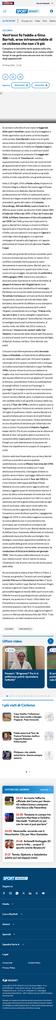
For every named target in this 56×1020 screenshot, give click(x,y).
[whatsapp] (17, 893)
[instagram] (10, 893)
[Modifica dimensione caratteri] (20, 77)
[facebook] (3, 893)
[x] (23, 893)
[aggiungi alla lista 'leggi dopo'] (13, 77)
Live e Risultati (10, 914)
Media (5, 903)
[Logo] (28, 11)
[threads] (36, 893)
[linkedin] (30, 893)
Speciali (6, 934)
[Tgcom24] (8, 3)
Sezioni (6, 924)
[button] (28, 11)
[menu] (4, 11)
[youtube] (43, 893)
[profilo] (51, 11)
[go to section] (51, 641)
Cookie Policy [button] (34, 962)
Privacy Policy (8, 967)
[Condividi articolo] (5, 77)
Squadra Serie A (10, 944)
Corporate (7, 962)
